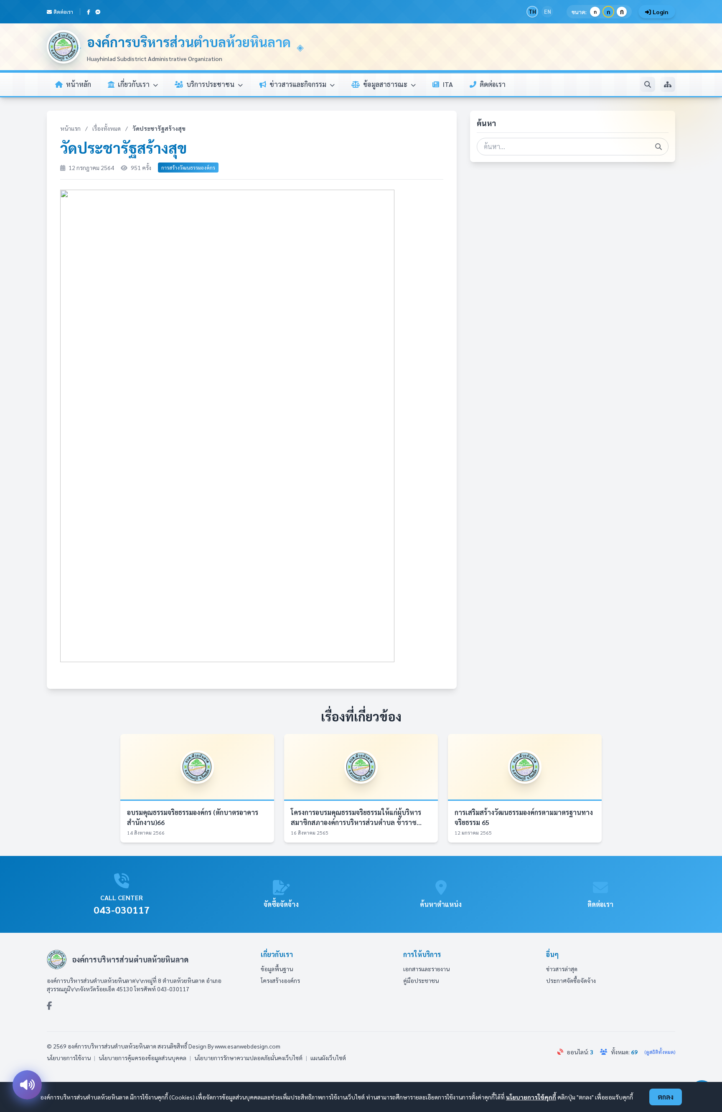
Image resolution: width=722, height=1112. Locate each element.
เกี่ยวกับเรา (134, 84)
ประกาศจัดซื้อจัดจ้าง (571, 980)
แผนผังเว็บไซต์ (328, 1057)
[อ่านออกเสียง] (27, 1084)
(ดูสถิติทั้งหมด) (659, 1052)
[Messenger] (97, 11)
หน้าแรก (70, 128)
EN (547, 11)
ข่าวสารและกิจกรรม (298, 84)
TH (532, 11)
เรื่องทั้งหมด (106, 128)
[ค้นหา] (647, 84)
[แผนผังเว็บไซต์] (667, 84)
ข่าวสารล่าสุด (561, 968)
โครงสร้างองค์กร (280, 980)
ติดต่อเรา (63, 11)
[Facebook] (88, 11)
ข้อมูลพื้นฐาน (277, 968)
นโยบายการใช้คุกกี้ (531, 1097)
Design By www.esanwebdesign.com (234, 1046)
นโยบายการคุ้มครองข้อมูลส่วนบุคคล (142, 1057)
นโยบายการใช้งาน (69, 1057)
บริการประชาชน (211, 84)
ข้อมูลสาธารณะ (386, 84)
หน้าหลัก (78, 84)
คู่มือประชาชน (421, 980)
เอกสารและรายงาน (426, 968)
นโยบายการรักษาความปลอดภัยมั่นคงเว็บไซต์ (248, 1057)
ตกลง (666, 1096)
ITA (447, 84)
